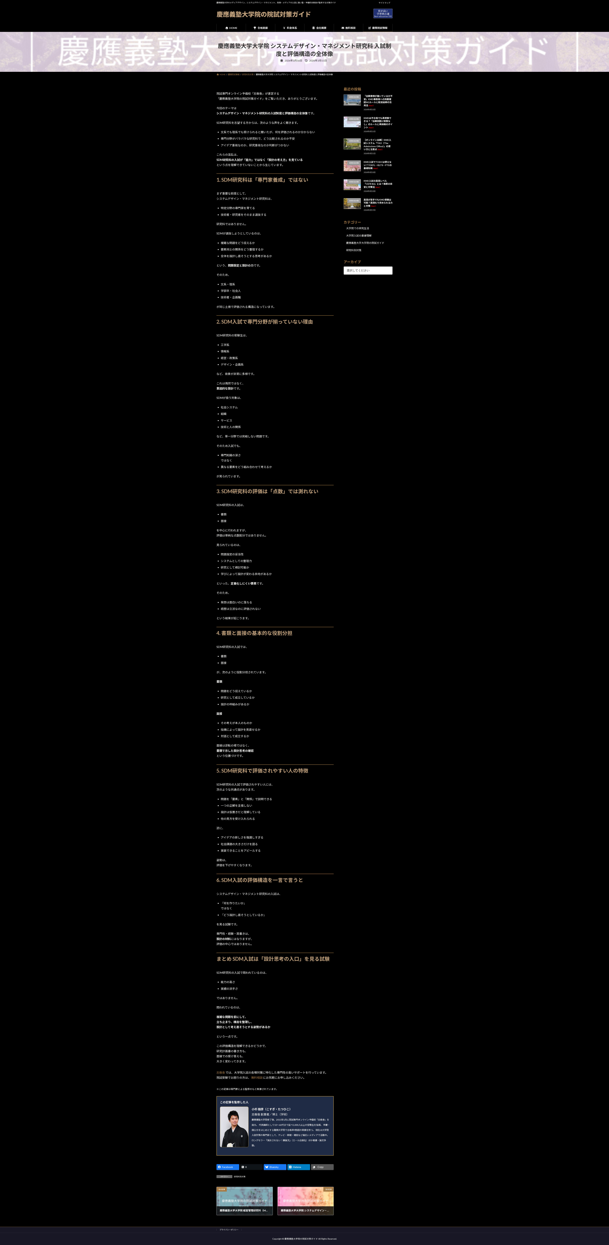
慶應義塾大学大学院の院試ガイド (365, 242)
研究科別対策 (239, 1176)
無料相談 (257, 1077)
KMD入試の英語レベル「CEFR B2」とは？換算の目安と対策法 (378, 183)
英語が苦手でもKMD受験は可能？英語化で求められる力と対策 (378, 202)
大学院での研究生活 (357, 228)
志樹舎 (221, 1072)
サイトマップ (384, 3)
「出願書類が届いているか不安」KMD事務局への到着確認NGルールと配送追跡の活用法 (378, 101)
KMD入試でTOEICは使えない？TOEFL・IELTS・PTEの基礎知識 (378, 165)
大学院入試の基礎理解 (359, 235)
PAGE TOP (593, 1205)
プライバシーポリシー (229, 1230)
